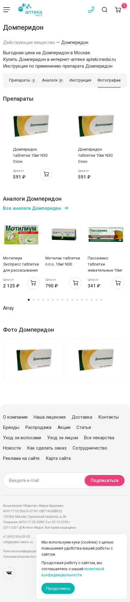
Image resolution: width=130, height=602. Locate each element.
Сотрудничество (90, 448)
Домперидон (74, 42)
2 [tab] (33, 300)
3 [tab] (38, 300)
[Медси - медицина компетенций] (30, 9)
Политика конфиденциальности (26, 551)
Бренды (11, 427)
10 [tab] (72, 300)
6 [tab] (53, 300)
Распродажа (38, 427)
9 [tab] (67, 300)
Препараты (21, 80)
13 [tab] (87, 300)
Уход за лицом (62, 437)
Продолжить (58, 588)
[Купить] (46, 174)
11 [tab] (77, 300)
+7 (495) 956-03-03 (16, 536)
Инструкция (80, 80)
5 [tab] (48, 300)
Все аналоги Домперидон (32, 208)
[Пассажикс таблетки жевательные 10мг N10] (106, 234)
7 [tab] (58, 300)
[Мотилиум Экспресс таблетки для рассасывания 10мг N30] (21, 234)
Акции (63, 427)
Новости (12, 448)
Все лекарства (99, 437)
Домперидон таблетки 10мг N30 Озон (30, 155)
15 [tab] (96, 300)
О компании (15, 417)
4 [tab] (43, 300)
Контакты (108, 417)
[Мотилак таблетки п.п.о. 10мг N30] (63, 234)
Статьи (83, 427)
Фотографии (109, 80)
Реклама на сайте (21, 458)
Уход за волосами (22, 437)
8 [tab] (62, 300)
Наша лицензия (50, 417)
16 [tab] (101, 300)
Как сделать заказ (47, 448)
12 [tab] (82, 300)
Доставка (82, 417)
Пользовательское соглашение (25, 556)
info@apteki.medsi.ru (18, 542)
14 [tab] (92, 300)
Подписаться (105, 480)
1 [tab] (29, 300)
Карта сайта (58, 458)
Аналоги (52, 80)
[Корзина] (118, 9)
